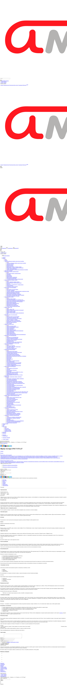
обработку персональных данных (13, 642)
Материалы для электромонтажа (12, 337)
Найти (2, 680)
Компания (2, 663)
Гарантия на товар (3, 668)
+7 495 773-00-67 (3, 81)
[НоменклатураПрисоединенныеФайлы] (10, 465)
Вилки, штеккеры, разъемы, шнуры (13, 281)
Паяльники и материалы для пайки (17, 462)
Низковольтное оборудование (12, 351)
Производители (3, 671)
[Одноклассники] (2, 446)
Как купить (7, 428)
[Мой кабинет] (1, 166)
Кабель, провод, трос (10, 309)
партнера (61, 612)
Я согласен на (10, 642)
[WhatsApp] (8, 446)
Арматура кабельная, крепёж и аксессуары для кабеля (16, 263)
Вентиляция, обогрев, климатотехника (14, 273)
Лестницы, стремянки (4, 461)
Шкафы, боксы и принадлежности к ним (14, 397)
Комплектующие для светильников (13, 316)
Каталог (6, 260)
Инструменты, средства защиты (12, 289)
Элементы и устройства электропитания (14, 417)
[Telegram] (11, 446)
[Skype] (9, 446)
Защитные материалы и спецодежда (37, 461)
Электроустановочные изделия (12, 409)
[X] (5, 446)
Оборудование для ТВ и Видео (12, 368)
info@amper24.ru (4, 443)
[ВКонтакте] (1, 446)
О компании (2, 664)
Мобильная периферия (11, 345)
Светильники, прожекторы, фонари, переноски (15, 378)
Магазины (2, 665)
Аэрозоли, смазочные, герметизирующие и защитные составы (19, 461)
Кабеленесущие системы (11, 298)
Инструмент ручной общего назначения (50, 461)
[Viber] (7, 446)
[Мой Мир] (4, 446)
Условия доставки (3, 667)
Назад (6, 259)
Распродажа (28, 457)
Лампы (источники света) (36, 456)
